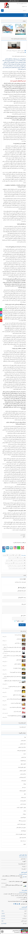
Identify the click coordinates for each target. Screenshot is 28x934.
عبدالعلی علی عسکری (20, 563)
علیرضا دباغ (8, 560)
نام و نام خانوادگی (22, 590)
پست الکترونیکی (22, 597)
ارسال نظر (22, 624)
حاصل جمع (23, 615)
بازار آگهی (17, 555)
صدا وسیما (22, 558)
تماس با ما (24, 869)
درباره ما (24, 866)
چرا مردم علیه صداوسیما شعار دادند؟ (19, 56)
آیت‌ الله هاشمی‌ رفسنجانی (19, 560)
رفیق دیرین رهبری (9, 563)
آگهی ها (24, 861)
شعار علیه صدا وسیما (13, 558)
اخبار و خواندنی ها (22, 864)
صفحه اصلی (23, 858)
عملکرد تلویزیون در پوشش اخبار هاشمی (16, 565)
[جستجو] (2, 10)
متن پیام (24, 604)
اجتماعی (11, 555)
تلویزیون (5, 555)
